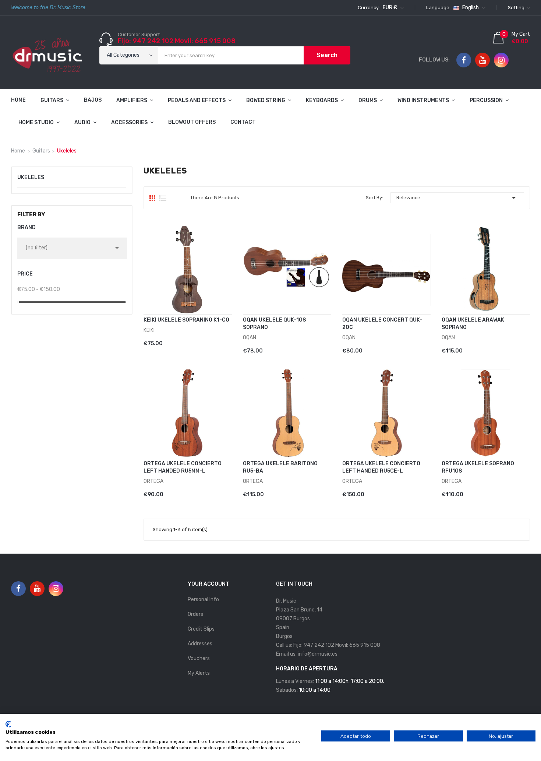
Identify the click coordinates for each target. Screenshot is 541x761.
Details (218, 339)
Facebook (464, 60)
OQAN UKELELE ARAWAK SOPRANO (473, 323)
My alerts (199, 673)
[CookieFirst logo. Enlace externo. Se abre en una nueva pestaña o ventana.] (8, 724)
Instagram (501, 60)
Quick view (229, 339)
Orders (195, 614)
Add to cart (169, 338)
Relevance (457, 197)
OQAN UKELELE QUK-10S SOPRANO (274, 323)
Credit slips (201, 629)
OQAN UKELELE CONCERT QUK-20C (382, 323)
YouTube (482, 60)
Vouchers (199, 658)
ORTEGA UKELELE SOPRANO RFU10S (478, 467)
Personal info (203, 599)
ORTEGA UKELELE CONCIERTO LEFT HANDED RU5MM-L (183, 467)
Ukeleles (30, 177)
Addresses (200, 644)
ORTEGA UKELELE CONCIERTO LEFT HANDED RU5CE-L (381, 467)
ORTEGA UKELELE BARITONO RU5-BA (280, 467)
